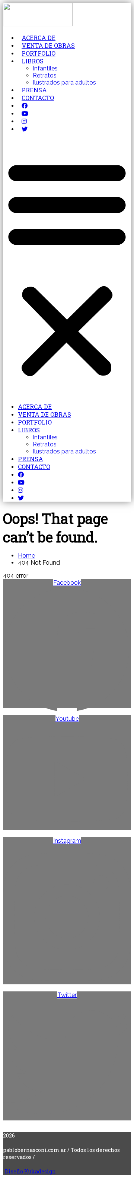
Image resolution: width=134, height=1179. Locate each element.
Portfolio (38, 53)
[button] (67, 268)
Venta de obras (48, 45)
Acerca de (38, 38)
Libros (33, 61)
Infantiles (45, 68)
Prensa (34, 90)
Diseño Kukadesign (30, 1171)
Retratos (45, 75)
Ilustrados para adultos (64, 82)
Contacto (38, 98)
